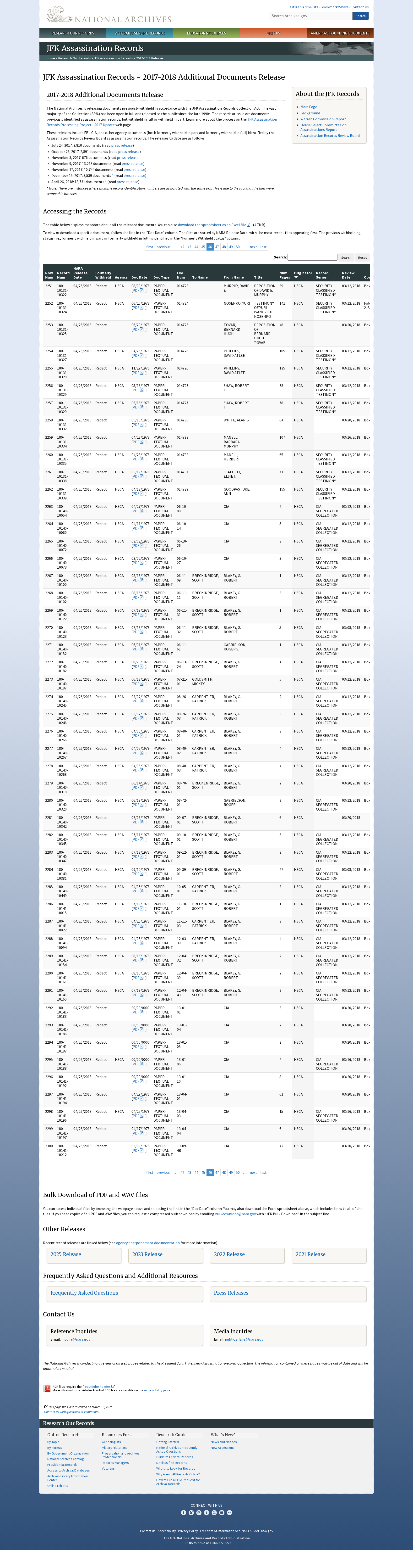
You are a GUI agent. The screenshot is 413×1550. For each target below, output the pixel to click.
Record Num (63, 275)
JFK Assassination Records (113, 58)
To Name (200, 277)
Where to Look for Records (175, 1468)
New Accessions (222, 1447)
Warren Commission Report (323, 119)
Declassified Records (171, 1462)
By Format (54, 1447)
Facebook (183, 1513)
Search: (280, 257)
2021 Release (311, 1254)
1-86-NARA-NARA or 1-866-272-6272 (206, 1543)
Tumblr (206, 1513)
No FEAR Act (250, 1531)
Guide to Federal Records (174, 1457)
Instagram (199, 1513)
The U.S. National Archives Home (109, 14)
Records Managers (115, 1462)
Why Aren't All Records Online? (178, 1474)
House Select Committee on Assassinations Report (323, 127)
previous (163, 246)
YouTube (214, 1513)
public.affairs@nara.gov (244, 1339)
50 (238, 246)
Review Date (348, 275)
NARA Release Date (80, 273)
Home (51, 58)
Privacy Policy (188, 1531)
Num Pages (284, 275)
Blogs (222, 1513)
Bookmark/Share (334, 7)
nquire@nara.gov (76, 1339)
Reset (362, 257)
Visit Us (273, 33)
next (253, 246)
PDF (136, 290)
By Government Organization (68, 1453)
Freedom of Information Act (220, 1531)
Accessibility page (157, 1390)
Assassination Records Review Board (330, 135)
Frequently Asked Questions (84, 1293)
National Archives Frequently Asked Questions (176, 1449)
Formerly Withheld (103, 275)
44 (196, 246)
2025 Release (65, 1254)
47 (217, 246)
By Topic (53, 1442)
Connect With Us (207, 1505)
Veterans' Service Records (140, 33)
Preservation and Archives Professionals (121, 1455)
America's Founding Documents (340, 33)
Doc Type (161, 277)
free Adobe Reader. (96, 1386)
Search (361, 16)
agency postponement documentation (148, 1242)
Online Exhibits (57, 1485)
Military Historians (114, 1447)
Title (258, 277)
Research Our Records (72, 33)
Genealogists (111, 1442)
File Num (181, 275)
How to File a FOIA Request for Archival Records (178, 1482)
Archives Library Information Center (67, 1478)
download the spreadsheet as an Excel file (212, 224)
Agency (121, 277)
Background (310, 113)
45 (203, 246)
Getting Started (167, 1442)
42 (182, 246)
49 (231, 246)
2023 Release (147, 1254)
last (263, 246)
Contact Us (360, 7)
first (149, 246)
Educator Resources (206, 33)
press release (122, 145)
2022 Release (229, 1254)
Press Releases (231, 1293)
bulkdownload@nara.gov (235, 1213)
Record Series (322, 275)
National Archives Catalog (65, 1459)
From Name (234, 277)
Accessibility (167, 1531)
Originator (303, 272)
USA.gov (267, 1531)
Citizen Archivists (304, 7)
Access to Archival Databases (68, 1470)
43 (189, 246)
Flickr (229, 1513)
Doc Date (139, 277)
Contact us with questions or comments (71, 1412)
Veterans (108, 1468)
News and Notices (224, 1442)
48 (224, 246)
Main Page (308, 106)
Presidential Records (62, 1464)
